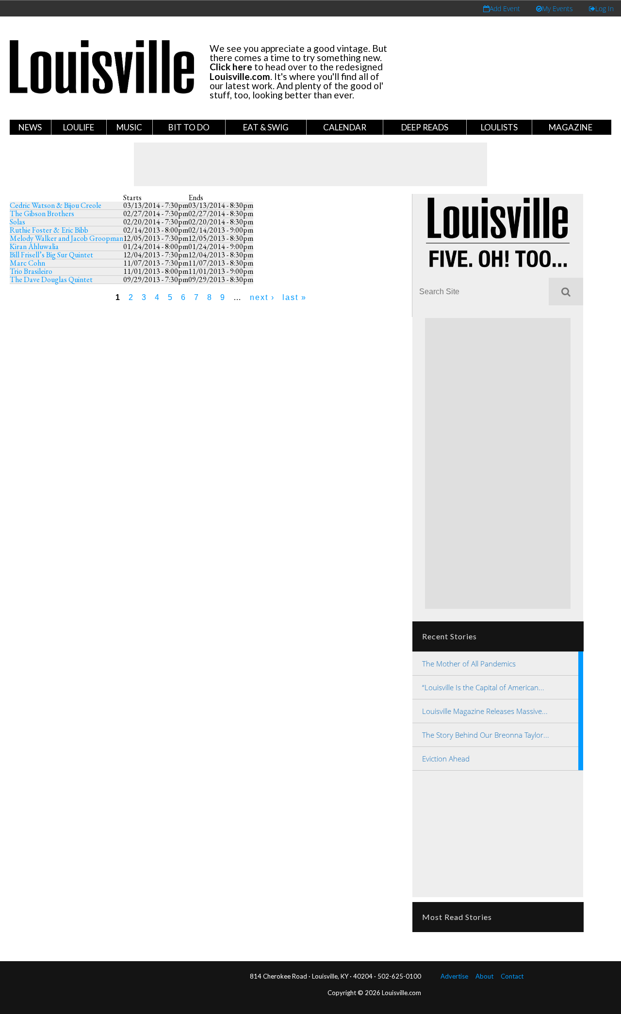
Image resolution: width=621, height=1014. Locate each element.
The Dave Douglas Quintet (51, 279)
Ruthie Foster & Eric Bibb (49, 230)
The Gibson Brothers (42, 213)
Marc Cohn (27, 263)
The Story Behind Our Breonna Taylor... (485, 735)
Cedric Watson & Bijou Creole (55, 205)
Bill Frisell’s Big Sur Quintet (51, 255)
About (484, 976)
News (30, 127)
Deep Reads (424, 127)
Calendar (344, 127)
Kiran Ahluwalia (34, 246)
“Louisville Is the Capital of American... (483, 687)
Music (129, 127)
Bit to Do (189, 127)
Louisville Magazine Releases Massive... (485, 711)
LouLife (78, 127)
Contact (512, 976)
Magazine (570, 127)
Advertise (454, 976)
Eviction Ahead (446, 758)
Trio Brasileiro (31, 271)
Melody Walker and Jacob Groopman (66, 238)
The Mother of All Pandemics (469, 663)
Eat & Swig (266, 127)
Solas (17, 222)
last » (294, 297)
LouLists (499, 127)
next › (262, 297)
